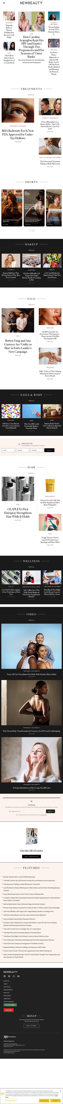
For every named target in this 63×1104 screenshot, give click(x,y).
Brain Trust (6, 992)
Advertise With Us (8, 989)
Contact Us (6, 981)
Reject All (55, 1100)
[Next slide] (33, 230)
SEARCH (49, 450)
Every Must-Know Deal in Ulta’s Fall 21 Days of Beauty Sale (23, 894)
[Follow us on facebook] (5, 976)
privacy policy (44, 814)
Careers (5, 984)
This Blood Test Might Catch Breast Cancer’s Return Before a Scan (26, 936)
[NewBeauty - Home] (31, 3)
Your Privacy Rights (10, 1004)
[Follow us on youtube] (18, 976)
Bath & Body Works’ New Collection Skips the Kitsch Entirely (24, 904)
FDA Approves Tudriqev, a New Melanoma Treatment (21, 884)
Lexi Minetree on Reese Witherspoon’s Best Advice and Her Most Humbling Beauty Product (31, 889)
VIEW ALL (31, 94)
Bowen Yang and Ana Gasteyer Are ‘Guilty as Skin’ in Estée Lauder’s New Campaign (31, 908)
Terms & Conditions (9, 1001)
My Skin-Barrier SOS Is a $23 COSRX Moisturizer (19, 877)
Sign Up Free (31, 1026)
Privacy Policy (7, 995)
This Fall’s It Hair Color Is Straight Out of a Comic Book (22, 929)
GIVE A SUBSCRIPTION (31, 856)
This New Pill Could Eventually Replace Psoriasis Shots (22, 933)
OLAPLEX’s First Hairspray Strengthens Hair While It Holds (23, 943)
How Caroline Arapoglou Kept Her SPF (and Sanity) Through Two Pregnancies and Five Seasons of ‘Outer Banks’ (31, 955)
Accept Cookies (44, 1100)
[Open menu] (4, 3)
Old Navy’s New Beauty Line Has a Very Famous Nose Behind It (24, 915)
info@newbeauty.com (8, 1046)
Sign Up (50, 811)
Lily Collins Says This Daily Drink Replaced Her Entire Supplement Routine (28, 940)
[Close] (60, 1091)
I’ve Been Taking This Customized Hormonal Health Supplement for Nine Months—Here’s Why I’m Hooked (32, 899)
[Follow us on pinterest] (9, 976)
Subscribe (9, 1010)
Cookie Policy (7, 998)
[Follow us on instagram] (14, 976)
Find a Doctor (7, 987)
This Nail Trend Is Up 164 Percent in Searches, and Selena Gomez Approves (29, 880)
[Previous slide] (30, 230)
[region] (31, 1096)
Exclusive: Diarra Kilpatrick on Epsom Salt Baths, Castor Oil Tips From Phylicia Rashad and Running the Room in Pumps (30, 924)
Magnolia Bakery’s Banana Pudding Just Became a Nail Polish (24, 947)
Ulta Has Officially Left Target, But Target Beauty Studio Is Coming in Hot (28, 911)
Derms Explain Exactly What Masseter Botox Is (19, 919)
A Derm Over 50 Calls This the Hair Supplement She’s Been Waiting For (27, 951)
